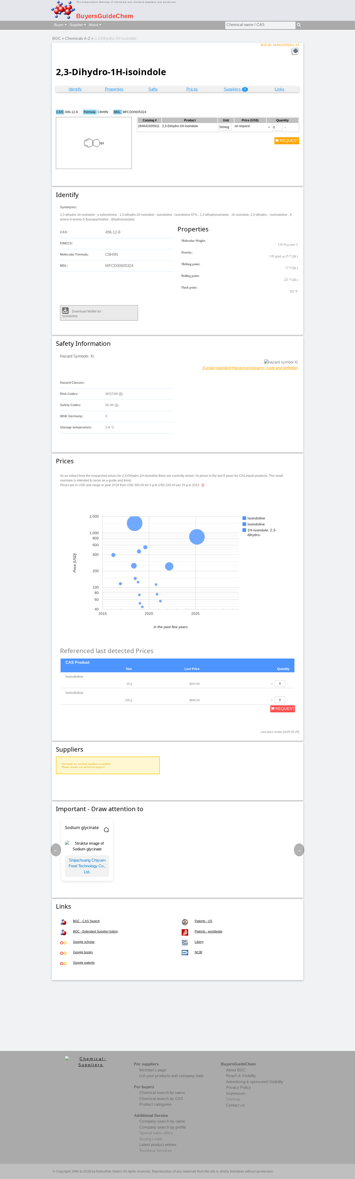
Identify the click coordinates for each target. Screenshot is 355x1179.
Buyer (59, 25)
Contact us (235, 1105)
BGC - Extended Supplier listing (95, 931)
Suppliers (235, 89)
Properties (114, 89)
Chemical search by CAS (161, 1098)
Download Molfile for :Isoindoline (82, 314)
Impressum (236, 1093)
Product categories (155, 1104)
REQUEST (289, 140)
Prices (192, 89)
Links (280, 89)
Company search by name (162, 1121)
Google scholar (84, 942)
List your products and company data (171, 1075)
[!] (203, 485)
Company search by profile (162, 1127)
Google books (83, 952)
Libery (199, 942)
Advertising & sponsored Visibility (254, 1081)
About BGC (236, 1070)
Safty (153, 89)
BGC (56, 38)
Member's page (152, 1070)
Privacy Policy (238, 1087)
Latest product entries (157, 1144)
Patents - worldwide (208, 931)
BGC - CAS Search (86, 921)
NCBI (198, 952)
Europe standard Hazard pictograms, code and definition (250, 368)
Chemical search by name (162, 1092)
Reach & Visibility (241, 1075)
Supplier (76, 25)
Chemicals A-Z (77, 38)
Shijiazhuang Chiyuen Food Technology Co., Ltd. (87, 866)
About (94, 25)
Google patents (84, 963)
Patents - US (203, 921)
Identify (75, 89)
